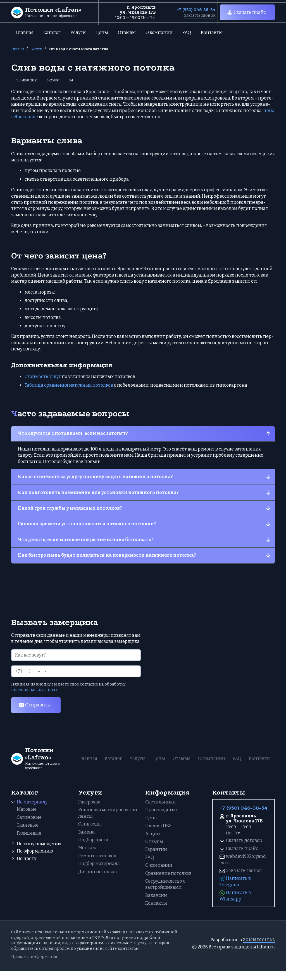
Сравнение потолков (168, 873)
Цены (102, 32)
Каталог (52, 32)
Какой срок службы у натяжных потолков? (70, 508)
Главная (25, 32)
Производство (161, 809)
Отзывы (127, 32)
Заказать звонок (199, 15)
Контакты (212, 32)
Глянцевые (29, 833)
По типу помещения (39, 843)
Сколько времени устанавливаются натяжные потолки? (87, 523)
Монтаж (87, 847)
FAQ (186, 32)
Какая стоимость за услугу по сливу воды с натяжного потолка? (95, 476)
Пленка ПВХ (158, 825)
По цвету (26, 858)
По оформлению (35, 851)
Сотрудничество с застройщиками (165, 884)
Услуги (78, 32)
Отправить (37, 705)
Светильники (160, 802)
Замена (86, 832)
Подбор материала (99, 863)
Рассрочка (89, 802)
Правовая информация (34, 956)
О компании (159, 32)
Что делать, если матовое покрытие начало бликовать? (85, 539)
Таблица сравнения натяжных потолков (69, 385)
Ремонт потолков (97, 855)
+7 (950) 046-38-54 (196, 9)
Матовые (27, 809)
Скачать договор (244, 840)
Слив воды (90, 824)
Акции (152, 833)
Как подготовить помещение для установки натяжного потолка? (98, 492)
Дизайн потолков (97, 871)
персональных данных (34, 689)
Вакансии (156, 895)
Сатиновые (29, 817)
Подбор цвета (93, 839)
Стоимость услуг (43, 376)
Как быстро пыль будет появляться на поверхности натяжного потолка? (107, 555)
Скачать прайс (250, 12)
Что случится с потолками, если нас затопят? (73, 433)
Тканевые (28, 825)
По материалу (32, 802)
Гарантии (156, 849)
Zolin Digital (259, 940)
